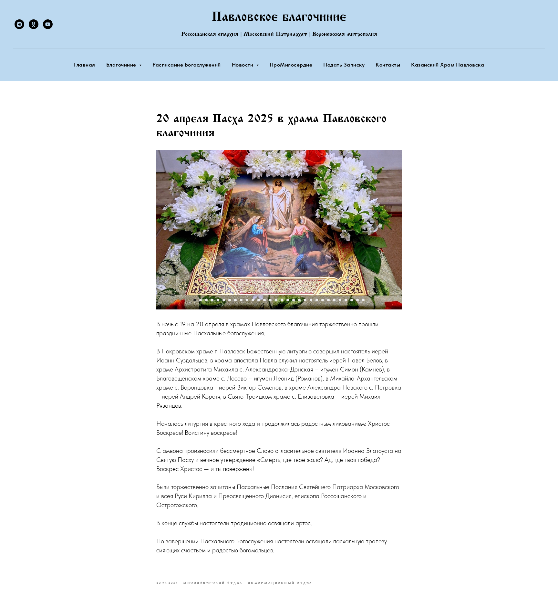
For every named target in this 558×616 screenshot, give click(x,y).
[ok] (33, 24)
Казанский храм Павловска (447, 64)
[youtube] (48, 24)
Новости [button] (243, 64)
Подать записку (344, 64)
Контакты (388, 64)
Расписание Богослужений (186, 64)
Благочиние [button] (122, 64)
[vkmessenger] (19, 24)
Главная (84, 64)
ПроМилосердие (291, 64)
